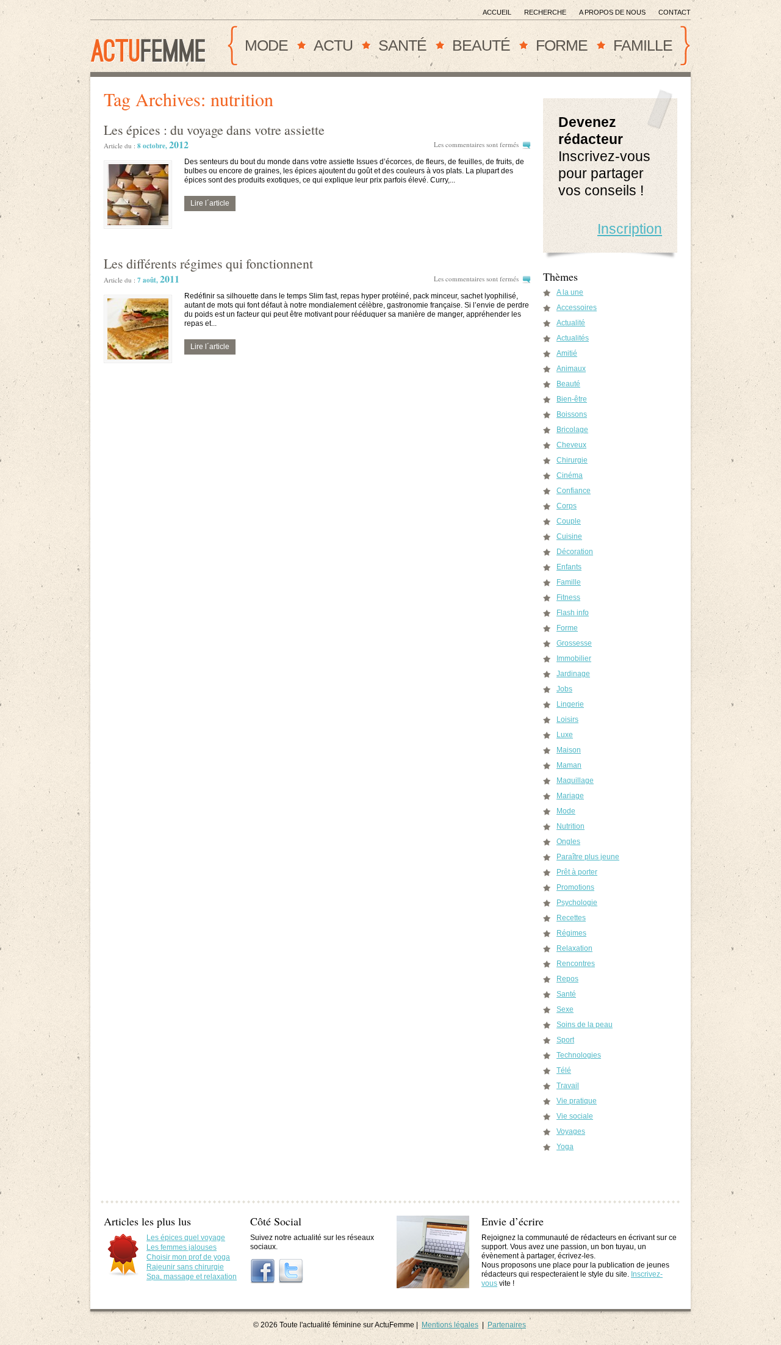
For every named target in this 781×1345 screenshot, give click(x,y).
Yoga (565, 1146)
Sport (565, 1040)
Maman (568, 765)
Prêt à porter (576, 872)
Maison (568, 750)
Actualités (572, 338)
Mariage (570, 795)
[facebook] (263, 1271)
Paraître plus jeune (587, 857)
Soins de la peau (584, 1024)
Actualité (570, 323)
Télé (563, 1070)
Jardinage (573, 673)
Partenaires (507, 1325)
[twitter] (291, 1271)
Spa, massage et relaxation (191, 1276)
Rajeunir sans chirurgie (185, 1267)
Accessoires (576, 307)
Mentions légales (450, 1325)
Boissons (571, 414)
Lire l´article (209, 203)
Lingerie (570, 704)
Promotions (575, 887)
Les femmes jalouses (181, 1247)
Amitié (566, 353)
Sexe (565, 1009)
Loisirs (567, 719)
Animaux (571, 368)
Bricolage (572, 429)
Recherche (545, 12)
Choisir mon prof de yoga (188, 1257)
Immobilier (573, 658)
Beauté (481, 45)
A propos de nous (612, 12)
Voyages (570, 1131)
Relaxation (574, 948)
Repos (567, 979)
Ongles (568, 841)
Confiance (573, 490)
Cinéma (569, 475)
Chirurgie (572, 460)
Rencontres (575, 963)
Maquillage (575, 780)
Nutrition (570, 826)
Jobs (564, 689)
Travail (567, 1085)
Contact (674, 12)
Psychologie (576, 902)
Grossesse (574, 643)
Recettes (571, 918)
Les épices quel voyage (185, 1237)
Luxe (564, 734)
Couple (568, 521)
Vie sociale (574, 1116)
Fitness (568, 597)
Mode (266, 45)
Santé (402, 45)
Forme (562, 45)
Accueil (497, 12)
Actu (333, 45)
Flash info (572, 612)
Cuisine (569, 536)
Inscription (629, 229)
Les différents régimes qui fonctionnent (208, 263)
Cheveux (571, 445)
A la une (569, 292)
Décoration (574, 551)
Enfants (568, 567)
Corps (566, 506)
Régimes (571, 933)
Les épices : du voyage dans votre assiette (214, 130)
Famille (642, 45)
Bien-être (571, 399)
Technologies (578, 1055)
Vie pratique (576, 1101)
